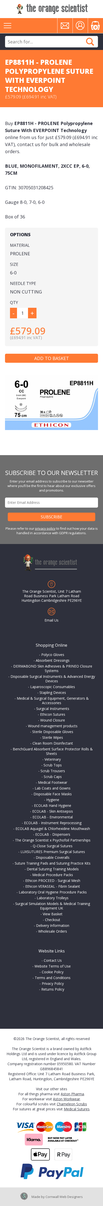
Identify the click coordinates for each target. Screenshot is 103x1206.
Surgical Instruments (52, 708)
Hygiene (52, 799)
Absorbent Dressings (53, 660)
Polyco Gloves (52, 654)
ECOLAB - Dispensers (52, 834)
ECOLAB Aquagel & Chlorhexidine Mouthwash (53, 828)
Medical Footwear (52, 782)
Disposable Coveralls (53, 857)
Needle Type (23, 283)
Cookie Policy (53, 972)
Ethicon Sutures (52, 714)
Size (14, 264)
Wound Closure (52, 720)
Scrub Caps (53, 776)
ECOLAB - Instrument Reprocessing (53, 822)
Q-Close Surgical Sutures (52, 845)
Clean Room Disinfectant (52, 743)
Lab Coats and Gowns (52, 788)
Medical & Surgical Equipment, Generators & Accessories (53, 700)
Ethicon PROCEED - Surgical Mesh (52, 880)
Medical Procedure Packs (52, 874)
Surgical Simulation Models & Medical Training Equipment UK (52, 906)
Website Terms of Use (52, 966)
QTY (14, 302)
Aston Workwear (66, 1099)
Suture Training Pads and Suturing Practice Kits (52, 863)
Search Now (90, 41)
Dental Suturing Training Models (53, 869)
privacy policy (45, 528)
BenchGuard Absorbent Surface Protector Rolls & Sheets (53, 751)
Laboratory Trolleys (52, 897)
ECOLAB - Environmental (52, 817)
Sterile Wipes (52, 737)
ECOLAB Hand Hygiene (52, 805)
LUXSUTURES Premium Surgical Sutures (52, 851)
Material (20, 245)
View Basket (52, 914)
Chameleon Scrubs (72, 1104)
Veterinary (52, 759)
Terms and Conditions (52, 977)
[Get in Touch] (65, 25)
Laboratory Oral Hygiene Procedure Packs (53, 892)
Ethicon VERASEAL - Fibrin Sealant (52, 886)
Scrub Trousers (52, 770)
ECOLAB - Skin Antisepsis (52, 811)
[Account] (80, 25)
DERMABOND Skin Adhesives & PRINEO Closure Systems (52, 668)
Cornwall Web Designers (64, 1196)
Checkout (52, 919)
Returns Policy (52, 989)
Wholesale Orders (52, 931)
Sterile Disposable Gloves (52, 731)
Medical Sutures (77, 1109)
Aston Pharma (72, 1094)
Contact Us (53, 960)
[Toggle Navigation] (7, 25)
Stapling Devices (53, 692)
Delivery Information (52, 925)
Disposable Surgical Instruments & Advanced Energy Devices (52, 678)
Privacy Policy (53, 983)
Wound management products (53, 725)
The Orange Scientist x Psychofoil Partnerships (52, 840)
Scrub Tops (53, 765)
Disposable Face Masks (53, 794)
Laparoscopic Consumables (52, 686)
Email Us (51, 620)
